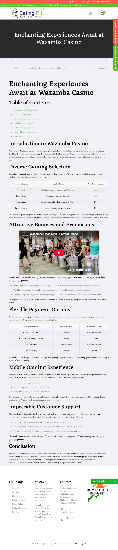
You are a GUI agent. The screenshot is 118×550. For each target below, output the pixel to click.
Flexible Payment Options (23, 123)
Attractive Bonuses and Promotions (27, 119)
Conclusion (17, 136)
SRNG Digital (79, 544)
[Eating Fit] (28, 13)
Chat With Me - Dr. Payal (106, 481)
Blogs (14, 496)
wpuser (44, 68)
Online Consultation (20, 508)
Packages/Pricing (18, 500)
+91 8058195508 (78, 1)
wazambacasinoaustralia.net (38, 377)
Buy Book (16, 512)
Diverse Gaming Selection (23, 114)
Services (15, 492)
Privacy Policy (17, 504)
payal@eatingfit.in (67, 512)
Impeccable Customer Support (25, 132)
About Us (15, 488)
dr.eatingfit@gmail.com (99, 1)
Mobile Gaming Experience (24, 128)
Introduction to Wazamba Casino (26, 110)
